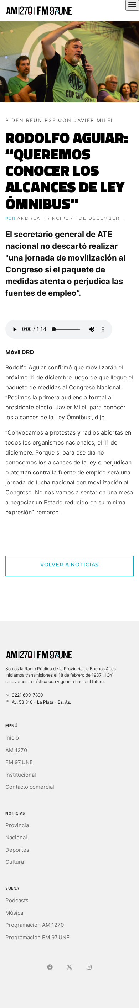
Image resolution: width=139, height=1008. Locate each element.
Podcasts (17, 900)
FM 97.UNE (19, 762)
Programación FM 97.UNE (37, 937)
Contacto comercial (29, 786)
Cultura (14, 862)
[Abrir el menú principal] (132, 5)
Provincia (17, 825)
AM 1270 (16, 750)
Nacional (16, 837)
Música (14, 912)
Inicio (12, 737)
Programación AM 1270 (34, 925)
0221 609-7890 (26, 695)
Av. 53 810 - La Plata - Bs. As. (40, 702)
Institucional (20, 774)
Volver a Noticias (69, 564)
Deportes (17, 849)
